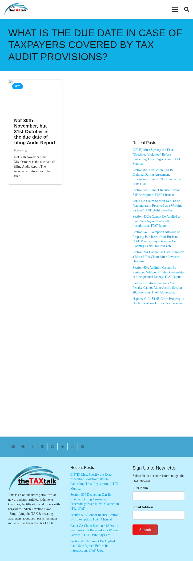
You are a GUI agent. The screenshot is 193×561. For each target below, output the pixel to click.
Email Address (143, 507)
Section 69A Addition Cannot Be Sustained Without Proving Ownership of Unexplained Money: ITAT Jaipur (158, 272)
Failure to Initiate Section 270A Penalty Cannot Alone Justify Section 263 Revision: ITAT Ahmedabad (157, 287)
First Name (141, 488)
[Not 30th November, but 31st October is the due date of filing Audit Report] (35, 81)
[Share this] (23, 446)
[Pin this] (53, 446)
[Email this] (13, 446)
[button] (175, 9)
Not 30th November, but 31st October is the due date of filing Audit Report (34, 131)
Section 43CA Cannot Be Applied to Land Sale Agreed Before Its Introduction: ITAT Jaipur (157, 221)
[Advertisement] (159, 112)
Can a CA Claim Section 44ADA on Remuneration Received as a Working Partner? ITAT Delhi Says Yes (157, 205)
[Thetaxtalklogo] (16, 9)
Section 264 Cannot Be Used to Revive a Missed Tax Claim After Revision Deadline (158, 256)
